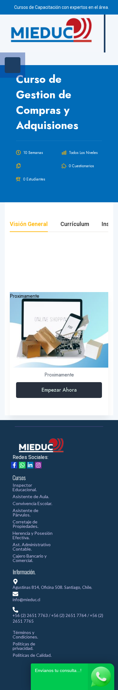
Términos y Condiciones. (25, 634)
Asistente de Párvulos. (25, 512)
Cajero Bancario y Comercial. (30, 558)
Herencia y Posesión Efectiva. (33, 535)
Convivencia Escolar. (32, 503)
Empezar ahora (59, 390)
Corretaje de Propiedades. (25, 524)
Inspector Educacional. (25, 487)
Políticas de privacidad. (24, 646)
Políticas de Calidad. (32, 655)
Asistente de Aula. (31, 496)
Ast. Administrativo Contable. (32, 547)
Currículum (74, 224)
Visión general (29, 224)
